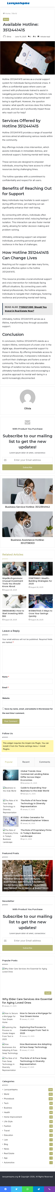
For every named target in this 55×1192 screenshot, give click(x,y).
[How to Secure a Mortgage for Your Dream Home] (10, 1018)
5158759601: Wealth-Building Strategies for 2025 (40, 581)
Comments (44, 762)
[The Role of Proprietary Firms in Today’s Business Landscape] (10, 836)
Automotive (9, 1162)
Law (6, 1140)
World (14, 13)
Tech (6, 1103)
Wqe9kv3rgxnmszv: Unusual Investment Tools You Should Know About (12, 582)
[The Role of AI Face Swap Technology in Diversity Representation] (10, 806)
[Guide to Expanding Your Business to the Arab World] (10, 791)
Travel (7, 1130)
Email (5, 687)
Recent (25, 762)
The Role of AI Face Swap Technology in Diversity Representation (34, 803)
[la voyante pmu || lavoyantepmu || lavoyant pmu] (18, 3)
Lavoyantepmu (11, 1089)
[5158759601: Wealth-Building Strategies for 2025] (41, 569)
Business (8, 1108)
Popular (9, 762)
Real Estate (9, 1153)
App (5, 1158)
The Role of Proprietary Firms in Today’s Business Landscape (36, 833)
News (6, 1149)
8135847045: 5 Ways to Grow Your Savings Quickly (40, 613)
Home (7, 13)
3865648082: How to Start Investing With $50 (13, 613)
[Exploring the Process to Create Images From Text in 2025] (10, 1033)
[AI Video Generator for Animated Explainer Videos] (10, 821)
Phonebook (9, 1099)
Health (7, 1112)
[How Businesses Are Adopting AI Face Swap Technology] (10, 1049)
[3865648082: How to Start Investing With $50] (14, 601)
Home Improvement (13, 1117)
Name (5, 677)
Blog (6, 1144)
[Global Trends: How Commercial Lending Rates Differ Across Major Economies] (10, 775)
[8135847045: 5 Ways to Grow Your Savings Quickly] (41, 601)
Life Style (8, 1121)
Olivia (9, 36)
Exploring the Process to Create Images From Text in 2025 (34, 1030)
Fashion (7, 1126)
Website (6, 698)
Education (8, 1135)
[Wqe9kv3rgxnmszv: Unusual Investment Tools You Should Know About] (14, 569)
